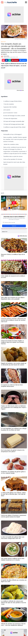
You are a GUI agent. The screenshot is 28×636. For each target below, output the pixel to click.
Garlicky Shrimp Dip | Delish (21, 38)
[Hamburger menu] (26, 2)
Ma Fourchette (6, 56)
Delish (6, 231)
